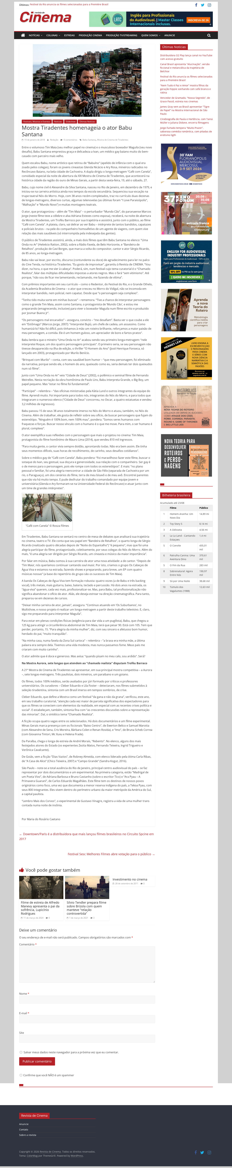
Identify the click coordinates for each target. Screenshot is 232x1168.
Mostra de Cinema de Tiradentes (112, 139)
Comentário (28, 944)
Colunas (52, 35)
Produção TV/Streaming (121, 35)
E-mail (24, 1013)
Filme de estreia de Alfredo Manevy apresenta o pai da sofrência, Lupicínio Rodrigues (40, 908)
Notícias (34, 35)
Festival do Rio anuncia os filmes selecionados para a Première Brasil (69, 4)
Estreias (69, 35)
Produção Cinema (90, 35)
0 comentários (70, 139)
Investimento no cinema (130, 879)
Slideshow (70, 121)
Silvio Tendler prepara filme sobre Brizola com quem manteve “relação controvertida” (86, 908)
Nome (24, 994)
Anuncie (169, 35)
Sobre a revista (27, 1135)
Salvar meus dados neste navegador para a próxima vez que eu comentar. (71, 1052)
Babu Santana (89, 139)
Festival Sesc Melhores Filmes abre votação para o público (111, 854)
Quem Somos (149, 35)
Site (21, 1033)
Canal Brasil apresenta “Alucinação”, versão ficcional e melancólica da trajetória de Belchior (185, 68)
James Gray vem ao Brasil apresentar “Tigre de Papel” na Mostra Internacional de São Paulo (184, 110)
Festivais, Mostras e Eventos (36, 121)
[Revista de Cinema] (23, 35)
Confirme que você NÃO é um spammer (48, 1075)
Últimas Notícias (87, 121)
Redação (54, 139)
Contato (23, 1129)
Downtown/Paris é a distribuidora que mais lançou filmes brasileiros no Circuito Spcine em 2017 (86, 836)
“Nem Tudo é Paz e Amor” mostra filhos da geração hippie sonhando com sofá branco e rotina (185, 89)
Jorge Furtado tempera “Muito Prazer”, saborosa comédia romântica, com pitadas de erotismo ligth (186, 131)
